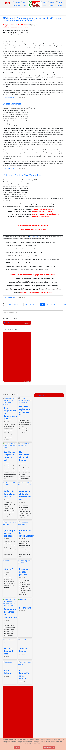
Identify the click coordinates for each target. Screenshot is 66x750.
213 (38, 304)
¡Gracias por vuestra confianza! (10, 533)
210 (26, 304)
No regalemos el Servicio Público (24, 456)
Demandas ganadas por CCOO (24, 572)
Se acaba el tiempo (12, 103)
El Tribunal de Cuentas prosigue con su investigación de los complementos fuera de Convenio (32, 19)
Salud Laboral (7, 672)
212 (34, 304)
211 (30, 304)
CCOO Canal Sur (10, 97)
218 (59, 304)
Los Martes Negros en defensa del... (9, 456)
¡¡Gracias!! (8, 569)
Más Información (49, 747)
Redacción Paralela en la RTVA (9, 494)
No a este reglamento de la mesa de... (25, 410)
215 (47, 304)
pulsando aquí (33, 236)
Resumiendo (25, 607)
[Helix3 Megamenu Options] (21, 11)
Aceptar (17, 747)
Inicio (9, 304)
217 (55, 304)
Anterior (15, 304)
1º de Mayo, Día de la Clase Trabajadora (22, 175)
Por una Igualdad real (8, 651)
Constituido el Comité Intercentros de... (25, 495)
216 (51, 304)
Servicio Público (23, 649)
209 (21, 304)
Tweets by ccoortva (9, 323)
